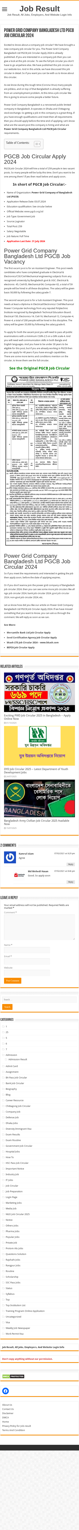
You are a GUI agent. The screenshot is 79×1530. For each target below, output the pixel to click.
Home (5, 1421)
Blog (8, 1094)
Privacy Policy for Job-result (16, 1426)
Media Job (11, 1208)
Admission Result (17, 1059)
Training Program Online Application (25, 1311)
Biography (11, 1089)
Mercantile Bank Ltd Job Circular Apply (29, 632)
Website (8, 967)
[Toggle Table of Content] (35, 144)
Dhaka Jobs (12, 1123)
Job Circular (12, 1185)
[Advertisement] (39, 1489)
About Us (7, 1404)
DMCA (5, 1417)
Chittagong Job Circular (18, 1106)
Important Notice (15, 1168)
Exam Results (13, 1134)
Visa (8, 1322)
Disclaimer (7, 1413)
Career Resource (15, 1100)
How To (10, 1157)
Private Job (11, 1242)
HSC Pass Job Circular (17, 1163)
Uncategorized (13, 1316)
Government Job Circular (19, 1146)
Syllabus (10, 1294)
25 (7, 1032)
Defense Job (12, 1117)
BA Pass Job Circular (16, 1077)
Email (8, 956)
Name (8, 945)
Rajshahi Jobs (13, 1259)
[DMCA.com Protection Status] (13, 1376)
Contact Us (8, 1409)
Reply (70, 864)
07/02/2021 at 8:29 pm (64, 853)
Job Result (39, 8)
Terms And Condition (13, 1430)
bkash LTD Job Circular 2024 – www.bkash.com (33, 642)
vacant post (19, 268)
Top (8, 1299)
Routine (10, 1271)
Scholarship (12, 1276)
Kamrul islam (26, 853)
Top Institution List (15, 1305)
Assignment (12, 1072)
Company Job (13, 1111)
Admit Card (12, 1066)
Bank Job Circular (15, 1083)
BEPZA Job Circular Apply (21, 647)
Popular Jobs (12, 1237)
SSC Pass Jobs (13, 1282)
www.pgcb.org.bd (33, 211)
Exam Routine (13, 1140)
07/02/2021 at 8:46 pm (64, 871)
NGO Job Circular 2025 (18, 1214)
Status (9, 1288)
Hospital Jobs (13, 1151)
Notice (9, 1220)
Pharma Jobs (12, 1231)
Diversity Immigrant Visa (18, 1128)
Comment (10, 912)
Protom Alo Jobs (14, 1248)
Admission (11, 1055)
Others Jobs (12, 1225)
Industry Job (12, 1174)
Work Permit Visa (15, 1333)
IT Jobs (9, 1180)
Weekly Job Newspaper (18, 1328)
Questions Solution (16, 1254)
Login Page (11, 1197)
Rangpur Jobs (13, 1265)
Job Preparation (14, 1191)
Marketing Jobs (14, 1202)
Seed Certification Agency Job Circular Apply (32, 637)
